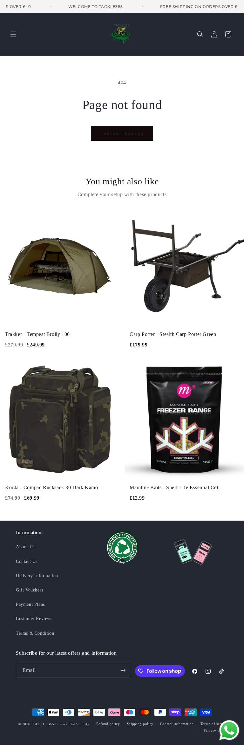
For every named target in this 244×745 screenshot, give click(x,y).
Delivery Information (37, 575)
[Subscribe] (123, 670)
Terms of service (214, 724)
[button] (13, 34)
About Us (25, 546)
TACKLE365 (43, 724)
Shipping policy (140, 724)
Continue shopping (122, 133)
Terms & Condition (35, 633)
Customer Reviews (34, 618)
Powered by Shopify (72, 724)
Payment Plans (30, 604)
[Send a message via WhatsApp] (229, 730)
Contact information (177, 724)
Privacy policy (216, 730)
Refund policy (108, 724)
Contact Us (26, 561)
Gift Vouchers (29, 590)
